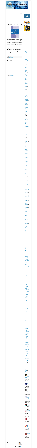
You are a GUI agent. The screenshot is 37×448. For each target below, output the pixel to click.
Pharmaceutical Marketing (27, 184)
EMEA (25, 115)
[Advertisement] (17, 10)
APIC (25, 63)
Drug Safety (26, 111)
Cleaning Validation (26, 87)
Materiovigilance (26, 150)
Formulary (25, 123)
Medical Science (26, 153)
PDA (25, 173)
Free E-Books (26, 52)
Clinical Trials (26, 95)
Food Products (26, 122)
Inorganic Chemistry (26, 141)
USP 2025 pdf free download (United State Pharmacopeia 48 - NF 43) (28, 419)
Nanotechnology (26, 157)
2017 (25, 246)
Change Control (26, 83)
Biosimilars (26, 74)
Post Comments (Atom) (12, 75)
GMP (25, 131)
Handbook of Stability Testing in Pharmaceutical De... (27, 300)
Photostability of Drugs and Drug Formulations (27, 280)
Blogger (20, 446)
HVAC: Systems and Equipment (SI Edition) (27, 294)
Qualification (26, 211)
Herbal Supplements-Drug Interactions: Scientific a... (27, 309)
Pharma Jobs (26, 53)
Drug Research (26, 110)
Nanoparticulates (26, 156)
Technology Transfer (26, 223)
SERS (25, 216)
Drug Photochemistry (26, 108)
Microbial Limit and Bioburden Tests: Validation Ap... (27, 265)
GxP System (26, 134)
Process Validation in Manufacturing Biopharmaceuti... (27, 351)
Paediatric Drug (26, 169)
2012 (25, 250)
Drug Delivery (12, 57)
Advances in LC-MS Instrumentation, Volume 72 (27, 263)
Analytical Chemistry (26, 60)
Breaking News (26, 51)
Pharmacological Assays (27, 196)
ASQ (25, 66)
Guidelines (26, 133)
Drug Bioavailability (26, 102)
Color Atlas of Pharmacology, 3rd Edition (27, 278)
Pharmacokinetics (26, 195)
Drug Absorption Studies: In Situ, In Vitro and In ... (27, 275)
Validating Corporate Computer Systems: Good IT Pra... (27, 343)
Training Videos (26, 227)
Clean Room (26, 86)
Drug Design (26, 104)
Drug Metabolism (26, 107)
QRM (25, 210)
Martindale (26, 149)
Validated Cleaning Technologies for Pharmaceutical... (27, 346)
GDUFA (25, 129)
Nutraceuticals (26, 165)
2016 (25, 247)
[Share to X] (9, 56)
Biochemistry (26, 72)
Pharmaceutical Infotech (27, 180)
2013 (25, 249)
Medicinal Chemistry (26, 154)
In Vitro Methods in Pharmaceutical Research (27, 271)
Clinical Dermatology (27, 90)
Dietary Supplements (26, 99)
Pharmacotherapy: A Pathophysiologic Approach (27, 321)
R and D (25, 212)
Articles (25, 64)
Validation (25, 231)
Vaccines (25, 230)
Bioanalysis (26, 71)
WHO (25, 233)
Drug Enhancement (26, 106)
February (26, 369)
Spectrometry (26, 219)
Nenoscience (26, 160)
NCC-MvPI (26, 158)
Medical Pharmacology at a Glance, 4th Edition (27, 261)
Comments (21, 444)
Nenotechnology (26, 161)
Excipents (25, 118)
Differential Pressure (26, 100)
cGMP (25, 82)
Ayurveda (25, 68)
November (26, 255)
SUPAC (25, 222)
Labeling (25, 146)
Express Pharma (26, 119)
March (26, 368)
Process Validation (26, 207)
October (26, 362)
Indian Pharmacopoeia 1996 (28, 384)
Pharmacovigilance (26, 200)
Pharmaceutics (26, 191)
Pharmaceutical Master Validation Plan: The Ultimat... (27, 355)
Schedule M (26, 215)
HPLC (25, 137)
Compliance (26, 96)
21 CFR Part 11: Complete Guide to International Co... (27, 353)
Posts (20, 443)
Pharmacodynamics (26, 192)
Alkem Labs (26, 59)
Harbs (25, 135)
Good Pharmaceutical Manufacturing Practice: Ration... (27, 282)
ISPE (25, 145)
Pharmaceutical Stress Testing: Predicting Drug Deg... (27, 359)
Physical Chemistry (26, 204)
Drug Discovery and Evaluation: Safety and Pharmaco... (27, 313)
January (26, 370)
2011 (25, 251)
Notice (25, 164)
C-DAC (25, 78)
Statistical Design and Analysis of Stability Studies (27, 311)
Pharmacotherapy (26, 199)
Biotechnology (10, 57)
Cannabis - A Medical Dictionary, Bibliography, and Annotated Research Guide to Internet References (27, 398)
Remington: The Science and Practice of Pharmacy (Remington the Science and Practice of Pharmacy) (27, 376)
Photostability (26, 203)
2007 (25, 371)
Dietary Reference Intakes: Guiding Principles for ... (27, 305)
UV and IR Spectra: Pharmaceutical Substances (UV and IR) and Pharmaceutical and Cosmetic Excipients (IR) (27, 427)
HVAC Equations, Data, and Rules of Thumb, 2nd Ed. (27, 325)
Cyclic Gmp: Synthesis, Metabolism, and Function (27, 291)
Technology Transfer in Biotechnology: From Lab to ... (27, 268)
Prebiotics (25, 206)
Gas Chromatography (27, 126)
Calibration (26, 79)
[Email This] (8, 56)
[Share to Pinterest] (10, 56)
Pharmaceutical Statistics (27, 189)
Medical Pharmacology (27, 152)
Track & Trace (26, 226)
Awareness (26, 67)
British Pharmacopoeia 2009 (28, 433)
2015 (25, 248)
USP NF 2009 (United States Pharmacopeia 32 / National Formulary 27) (28, 411)
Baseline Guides (26, 70)
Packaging (25, 168)
